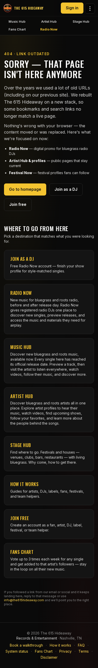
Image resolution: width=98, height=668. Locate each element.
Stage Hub (81, 21)
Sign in (72, 8)
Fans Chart (17, 29)
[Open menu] (90, 9)
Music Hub (17, 21)
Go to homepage (25, 189)
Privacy (65, 651)
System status (17, 651)
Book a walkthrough (26, 645)
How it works (60, 645)
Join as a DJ (66, 189)
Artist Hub (49, 21)
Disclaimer (49, 657)
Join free (17, 204)
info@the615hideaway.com (24, 600)
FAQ (81, 645)
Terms (83, 651)
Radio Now (49, 29)
